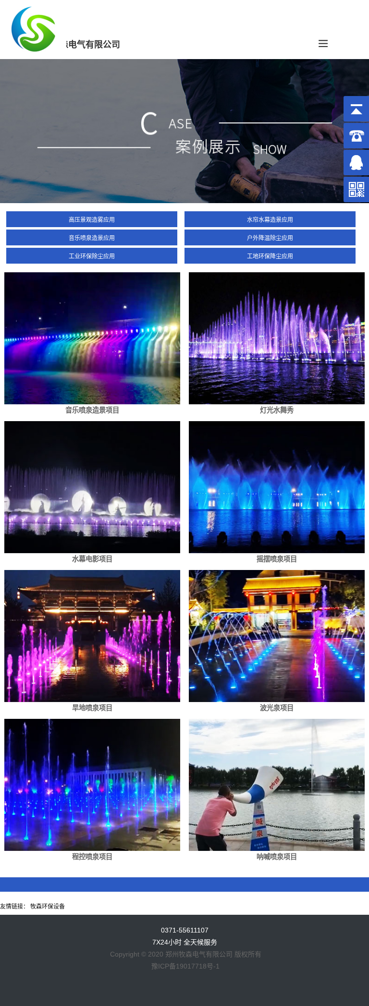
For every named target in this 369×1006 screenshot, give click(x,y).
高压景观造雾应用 (92, 220)
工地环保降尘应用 (270, 256)
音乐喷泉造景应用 (92, 238)
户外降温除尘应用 (270, 238)
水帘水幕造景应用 (270, 220)
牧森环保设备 (47, 906)
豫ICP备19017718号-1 (185, 966)
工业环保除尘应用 (92, 256)
